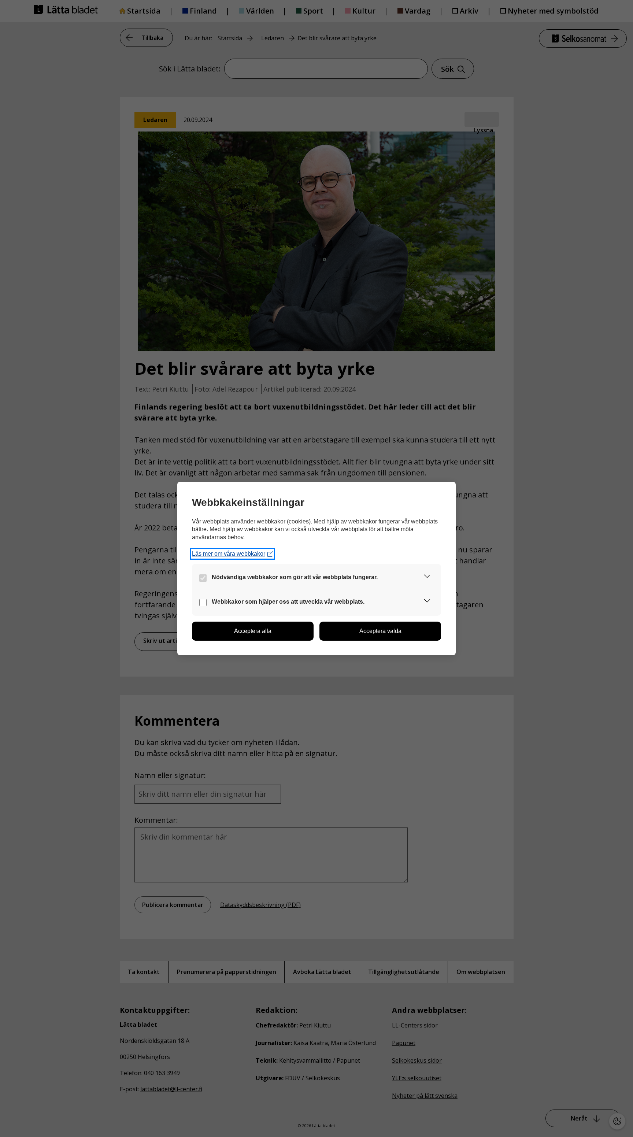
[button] (427, 577)
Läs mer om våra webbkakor (228, 554)
